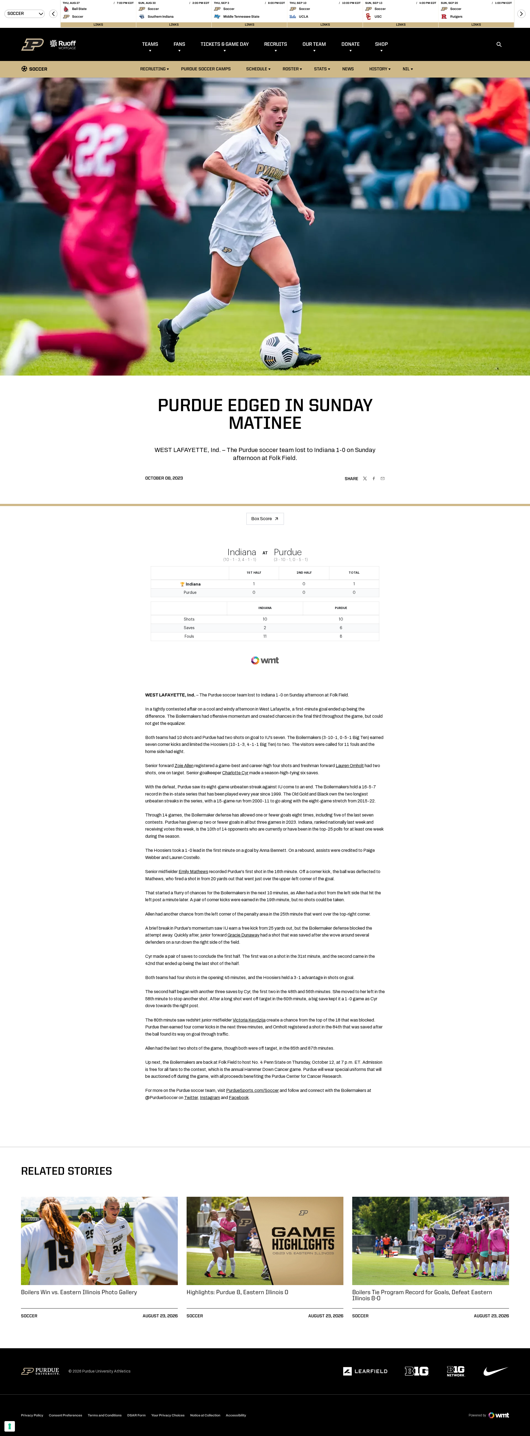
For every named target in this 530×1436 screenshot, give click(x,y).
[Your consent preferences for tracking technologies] (9, 1426)
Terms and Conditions (105, 1415)
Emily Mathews (193, 871)
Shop (381, 44)
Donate (350, 44)
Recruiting (153, 69)
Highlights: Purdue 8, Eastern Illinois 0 (237, 1292)
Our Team (314, 44)
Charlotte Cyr (235, 772)
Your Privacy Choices (168, 1415)
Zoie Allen (184, 765)
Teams (150, 44)
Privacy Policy (32, 1415)
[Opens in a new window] (365, 1371)
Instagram (210, 1097)
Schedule (256, 69)
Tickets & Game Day (225, 44)
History (378, 69)
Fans (179, 44)
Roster (291, 69)
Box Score (261, 518)
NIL (406, 69)
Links (98, 24)
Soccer (29, 1316)
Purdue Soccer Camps (206, 69)
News (348, 69)
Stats (320, 69)
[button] (53, 14)
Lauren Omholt (350, 765)
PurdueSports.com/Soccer (252, 1090)
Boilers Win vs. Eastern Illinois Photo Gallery (79, 1292)
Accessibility (236, 1415)
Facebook (239, 1097)
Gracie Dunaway (243, 935)
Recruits (275, 44)
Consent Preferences (65, 1415)
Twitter (191, 1097)
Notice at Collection (205, 1415)
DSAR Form (136, 1415)
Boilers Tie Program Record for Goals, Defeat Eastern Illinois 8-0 (422, 1295)
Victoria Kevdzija (249, 1020)
